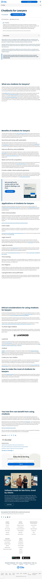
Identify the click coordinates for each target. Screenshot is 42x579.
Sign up (21, 464)
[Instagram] (9, 517)
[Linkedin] (5, 517)
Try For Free (29, 1)
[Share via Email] (8, 435)
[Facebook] (1, 517)
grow (31, 497)
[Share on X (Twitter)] (13, 435)
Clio (10, 30)
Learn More (9, 504)
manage (26, 497)
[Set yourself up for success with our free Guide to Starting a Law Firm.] (30, 189)
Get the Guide (10, 191)
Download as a (18, 14)
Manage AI (28, 421)
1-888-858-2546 (14, 512)
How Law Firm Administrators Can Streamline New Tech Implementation (15, 446)
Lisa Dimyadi (5, 14)
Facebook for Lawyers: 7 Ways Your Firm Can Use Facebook (12, 448)
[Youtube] (7, 517)
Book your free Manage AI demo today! (9, 427)
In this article (6, 35)
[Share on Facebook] (11, 435)
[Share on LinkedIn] (15, 435)
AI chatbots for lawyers (9, 374)
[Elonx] (3, 517)
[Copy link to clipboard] (9, 435)
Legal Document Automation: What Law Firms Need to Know (13, 444)
